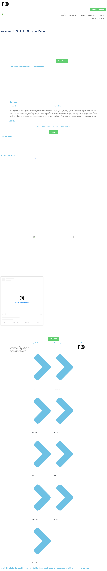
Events (102, 15)
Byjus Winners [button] (65, 126)
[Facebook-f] (3, 4)
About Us (63, 15)
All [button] (38, 126)
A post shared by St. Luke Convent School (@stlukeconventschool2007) (22, 322)
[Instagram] (7, 4)
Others (94, 18)
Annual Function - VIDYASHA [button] (50, 126)
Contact (101, 18)
